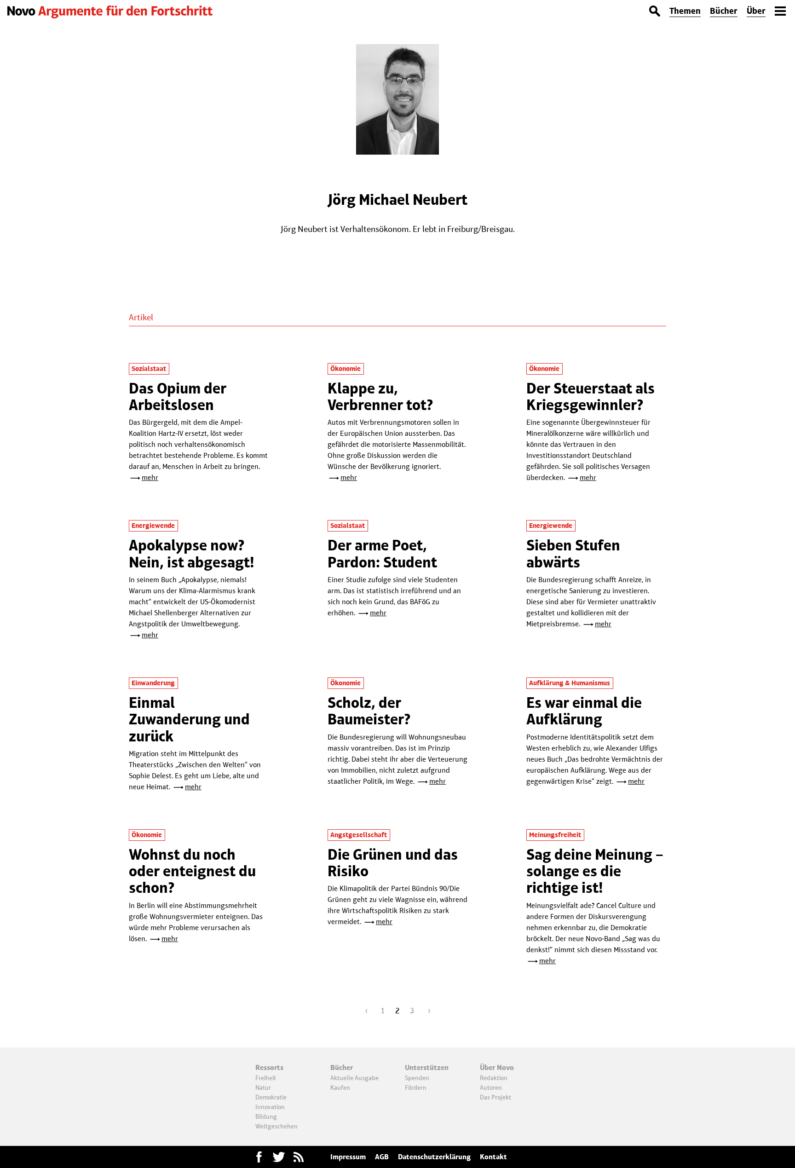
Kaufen (340, 1087)
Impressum (348, 1156)
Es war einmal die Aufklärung (584, 711)
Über (756, 11)
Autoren (491, 1087)
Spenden (417, 1077)
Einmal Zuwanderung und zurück (189, 719)
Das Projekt (495, 1097)
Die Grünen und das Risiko (393, 862)
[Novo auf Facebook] (259, 1157)
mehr (150, 477)
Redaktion (493, 1077)
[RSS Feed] (298, 1157)
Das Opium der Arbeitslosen (177, 396)
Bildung (266, 1116)
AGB (382, 1156)
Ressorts (269, 1067)
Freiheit (265, 1077)
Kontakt (493, 1156)
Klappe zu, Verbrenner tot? (380, 396)
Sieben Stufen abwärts (573, 553)
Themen (685, 11)
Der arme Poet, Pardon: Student (382, 553)
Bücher (723, 11)
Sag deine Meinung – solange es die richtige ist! (594, 871)
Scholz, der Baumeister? (369, 711)
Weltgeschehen (276, 1126)
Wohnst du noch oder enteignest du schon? (192, 871)
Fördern (415, 1087)
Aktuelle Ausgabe (354, 1077)
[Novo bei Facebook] (278, 1157)
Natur (263, 1087)
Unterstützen (427, 1067)
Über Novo (497, 1067)
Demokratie (271, 1097)
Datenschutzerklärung (434, 1156)
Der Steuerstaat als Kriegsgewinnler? (590, 396)
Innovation (270, 1106)
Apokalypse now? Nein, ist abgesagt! (191, 553)
